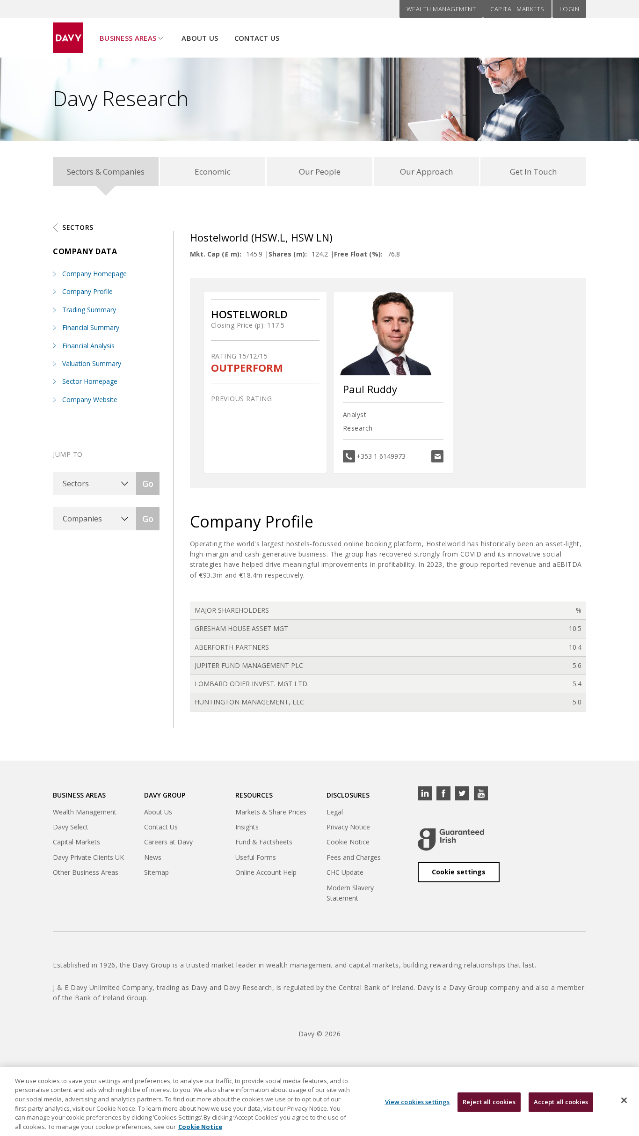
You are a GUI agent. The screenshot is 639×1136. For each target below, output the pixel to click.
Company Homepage (94, 273)
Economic (213, 171)
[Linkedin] (425, 793)
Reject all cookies (489, 1102)
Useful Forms (255, 857)
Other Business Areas (85, 872)
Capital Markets (517, 9)
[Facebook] (443, 793)
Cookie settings (459, 871)
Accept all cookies (561, 1102)
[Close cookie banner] (624, 1100)
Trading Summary (89, 309)
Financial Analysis (88, 345)
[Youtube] (481, 793)
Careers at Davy (168, 841)
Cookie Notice (348, 841)
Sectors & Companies (106, 171)
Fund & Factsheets (263, 841)
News (152, 857)
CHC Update (345, 872)
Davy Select (70, 826)
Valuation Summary (91, 363)
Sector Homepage (89, 381)
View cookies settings (417, 1102)
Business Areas (128, 38)
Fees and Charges (354, 857)
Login (569, 9)
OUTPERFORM (247, 368)
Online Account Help (266, 872)
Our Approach (426, 171)
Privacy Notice (348, 826)
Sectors (78, 227)
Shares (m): (288, 253)
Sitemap (156, 872)
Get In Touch (533, 171)
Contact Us (257, 38)
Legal (335, 811)
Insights (247, 826)
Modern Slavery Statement (350, 892)
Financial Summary (90, 327)
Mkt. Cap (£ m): (215, 253)
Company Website (89, 399)
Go (147, 483)
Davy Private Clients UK (88, 857)
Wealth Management (441, 9)
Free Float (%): (358, 253)
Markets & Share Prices (270, 811)
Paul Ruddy (370, 389)
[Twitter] (462, 793)
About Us (200, 38)
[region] (319, 1101)
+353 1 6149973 (381, 456)
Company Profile (87, 291)
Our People (320, 171)
